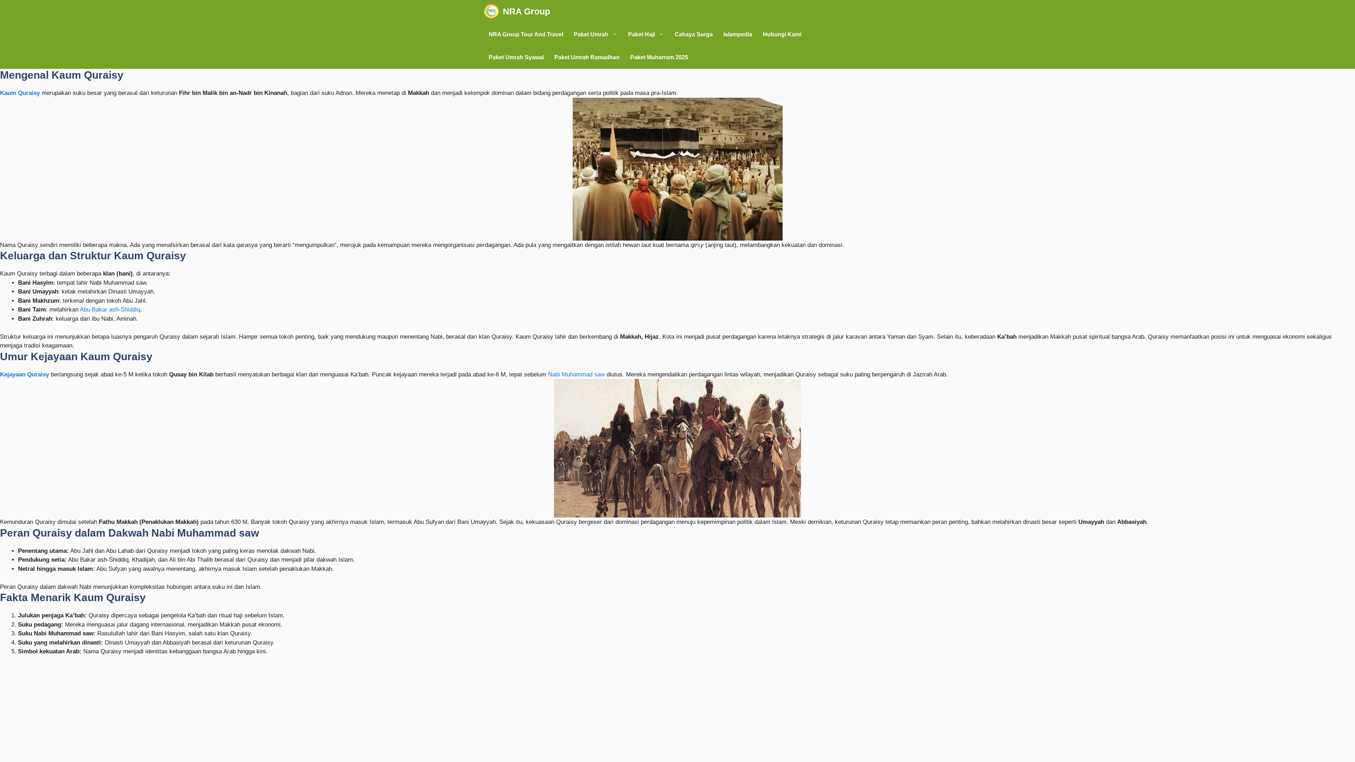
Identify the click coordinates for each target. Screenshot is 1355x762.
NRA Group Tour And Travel (526, 34)
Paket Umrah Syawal (516, 57)
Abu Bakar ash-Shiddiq (110, 309)
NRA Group (526, 11)
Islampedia (737, 34)
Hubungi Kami (782, 34)
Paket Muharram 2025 (659, 57)
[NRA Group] (491, 11)
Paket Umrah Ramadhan (587, 57)
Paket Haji (641, 34)
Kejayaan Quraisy (24, 374)
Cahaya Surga (694, 34)
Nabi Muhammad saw (576, 374)
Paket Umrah (591, 34)
